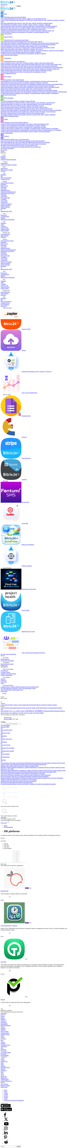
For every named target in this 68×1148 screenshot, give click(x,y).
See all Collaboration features (8, 73)
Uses (2, 1048)
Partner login (4, 1087)
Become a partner (5, 1085)
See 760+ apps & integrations (8, 654)
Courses (3, 1037)
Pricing (2, 151)
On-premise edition (6, 1052)
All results (3, 817)
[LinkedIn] (6, 1134)
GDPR (6, 1094)
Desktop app (4, 1078)
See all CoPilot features (7, 133)
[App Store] (6, 1107)
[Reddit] (6, 1143)
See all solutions (5, 304)
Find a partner (4, 1084)
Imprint (6, 1097)
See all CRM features (6, 33)
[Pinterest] (5, 1139)
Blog (2, 1040)
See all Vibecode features (7, 148)
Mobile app (4, 1076)
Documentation (5, 1055)
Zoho (2, 1063)
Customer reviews (5, 1045)
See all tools (4, 150)
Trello (2, 1064)
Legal (5, 1090)
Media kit (3, 1019)
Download (3, 1054)
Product (3, 1016)
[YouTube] (6, 1125)
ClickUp (3, 1060)
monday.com (4, 1061)
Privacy (6, 1093)
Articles (3, 1042)
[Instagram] (6, 1130)
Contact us (3, 1021)
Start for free (4, 4)
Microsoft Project (5, 1067)
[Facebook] (5, 1116)
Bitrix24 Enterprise (6, 1025)
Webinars (3, 1030)
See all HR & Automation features (10, 116)
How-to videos (4, 1031)
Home (5, 825)
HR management (8, 827)
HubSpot (3, 1066)
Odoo (2, 1072)
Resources (3, 1049)
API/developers (5, 1079)
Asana (2, 1058)
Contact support (5, 1033)
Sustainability (4, 1024)
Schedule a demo (5, 1034)
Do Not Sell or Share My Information (14, 1100)
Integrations (4, 306)
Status (2, 1036)
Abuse (5, 1099)
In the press (4, 1022)
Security (6, 1096)
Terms (5, 1091)
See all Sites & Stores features (8, 94)
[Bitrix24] (8, 3)
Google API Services (6, 1081)
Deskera (3, 1069)
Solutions (3, 1043)
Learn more (4, 823)
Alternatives (4, 1046)
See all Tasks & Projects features (9, 55)
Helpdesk (3, 1028)
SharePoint (3, 1070)
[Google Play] (6, 1110)
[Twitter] (6, 1121)
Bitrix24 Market (8, 719)
